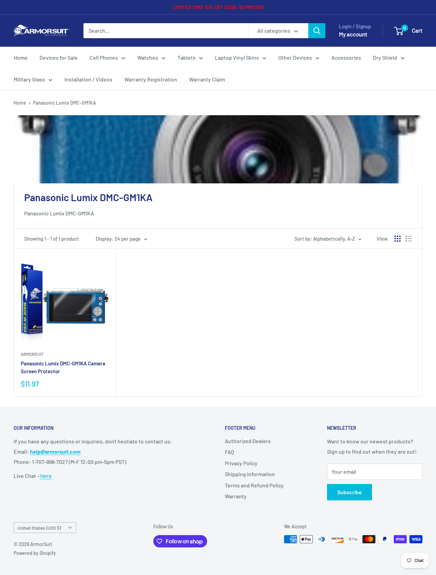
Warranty (236, 496)
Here (46, 475)
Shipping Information (250, 474)
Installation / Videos (88, 79)
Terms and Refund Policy (254, 485)
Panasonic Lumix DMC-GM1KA (64, 103)
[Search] (316, 30)
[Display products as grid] (397, 239)
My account (353, 34)
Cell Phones (104, 57)
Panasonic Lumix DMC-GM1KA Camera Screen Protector (63, 367)
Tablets (186, 57)
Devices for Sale (59, 57)
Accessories (346, 57)
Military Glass (29, 79)
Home (21, 57)
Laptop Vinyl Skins (237, 57)
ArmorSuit (32, 354)
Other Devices (295, 57)
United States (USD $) (39, 528)
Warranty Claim (207, 79)
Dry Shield (385, 57)
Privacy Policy (241, 463)
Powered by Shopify (35, 553)
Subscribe (349, 492)
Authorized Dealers (248, 441)
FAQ (229, 452)
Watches (147, 57)
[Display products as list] (409, 239)
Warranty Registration (150, 79)
